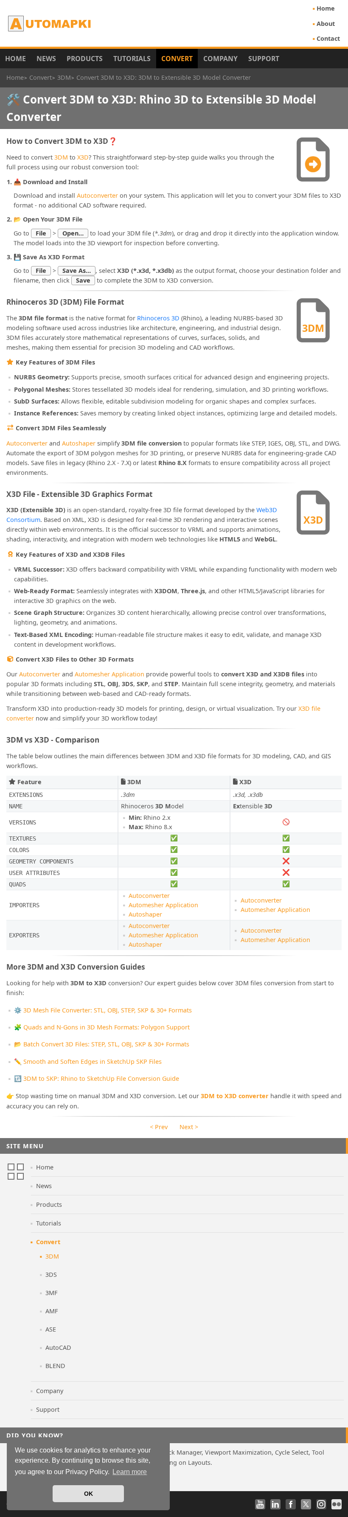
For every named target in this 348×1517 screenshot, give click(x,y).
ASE (50, 1329)
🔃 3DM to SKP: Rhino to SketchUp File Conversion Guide (96, 1078)
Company (220, 58)
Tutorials (132, 58)
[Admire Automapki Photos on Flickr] (336, 1504)
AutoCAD (58, 1347)
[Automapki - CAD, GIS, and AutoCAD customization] (50, 23)
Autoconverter (97, 195)
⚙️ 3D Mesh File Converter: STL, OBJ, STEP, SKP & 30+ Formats (103, 1010)
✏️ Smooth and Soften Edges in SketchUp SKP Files (88, 1061)
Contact (328, 38)
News (46, 58)
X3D (83, 157)
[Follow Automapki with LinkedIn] (275, 1504)
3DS (51, 1274)
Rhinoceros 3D (158, 318)
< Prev (159, 1127)
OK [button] (88, 1493)
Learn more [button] (129, 1471)
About (326, 24)
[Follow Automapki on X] (306, 1504)
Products (85, 58)
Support (263, 58)
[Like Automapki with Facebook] (291, 1504)
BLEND (55, 1366)
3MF (51, 1293)
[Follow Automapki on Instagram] (321, 1504)
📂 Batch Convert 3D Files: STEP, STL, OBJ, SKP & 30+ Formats (101, 1044)
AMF (51, 1311)
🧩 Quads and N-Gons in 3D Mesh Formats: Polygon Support (102, 1027)
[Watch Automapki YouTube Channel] (260, 1504)
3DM (61, 157)
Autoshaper (78, 443)
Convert (177, 58)
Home (326, 8)
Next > (189, 1127)
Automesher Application (109, 674)
